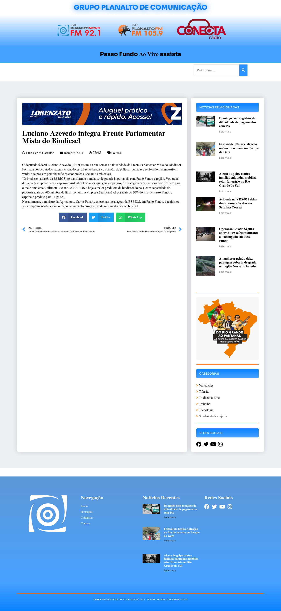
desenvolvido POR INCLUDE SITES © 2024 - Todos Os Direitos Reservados (140, 599)
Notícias (48, 70)
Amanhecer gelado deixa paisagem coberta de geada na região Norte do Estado (238, 262)
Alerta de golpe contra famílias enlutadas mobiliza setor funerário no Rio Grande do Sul (238, 179)
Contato (154, 70)
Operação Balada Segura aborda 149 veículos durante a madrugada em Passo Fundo (238, 234)
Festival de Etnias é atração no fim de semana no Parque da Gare (239, 148)
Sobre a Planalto (132, 70)
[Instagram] (229, 506)
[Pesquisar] (243, 70)
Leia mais (225, 131)
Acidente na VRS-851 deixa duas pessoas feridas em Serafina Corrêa (238, 203)
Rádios (63, 70)
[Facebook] (206, 506)
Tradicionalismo (84, 70)
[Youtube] (222, 506)
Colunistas (108, 70)
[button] (73, 217)
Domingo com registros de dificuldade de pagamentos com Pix (237, 122)
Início (34, 70)
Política (116, 153)
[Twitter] (214, 506)
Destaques (86, 512)
